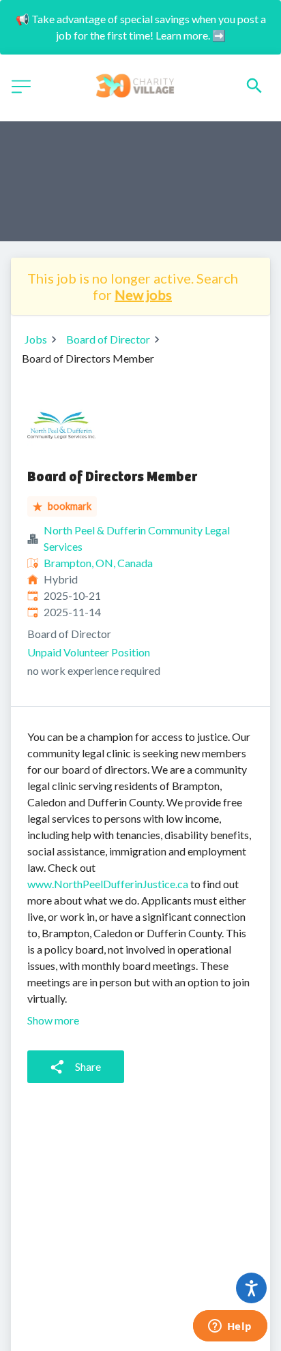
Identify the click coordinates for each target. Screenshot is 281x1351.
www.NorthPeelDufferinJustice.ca (107, 883)
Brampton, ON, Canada (98, 562)
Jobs (36, 339)
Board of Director (108, 339)
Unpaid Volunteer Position (88, 652)
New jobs (143, 294)
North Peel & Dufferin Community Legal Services (137, 538)
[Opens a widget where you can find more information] (229, 1327)
